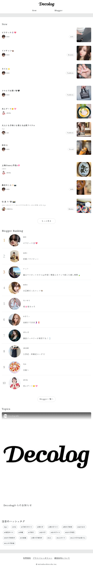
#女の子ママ (55, 532)
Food (71, 149)
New (34, 10)
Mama (71, 209)
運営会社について (62, 558)
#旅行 (4, 169)
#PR (41, 205)
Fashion (70, 73)
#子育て (31, 532)
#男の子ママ (53, 527)
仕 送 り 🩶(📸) (9, 202)
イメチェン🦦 (8, 51)
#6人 (4, 205)
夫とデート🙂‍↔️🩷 (9, 109)
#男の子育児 (67, 527)
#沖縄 (21, 532)
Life (72, 37)
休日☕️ (5, 145)
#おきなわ (81, 527)
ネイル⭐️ (6, 69)
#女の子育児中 (9, 538)
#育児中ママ (8, 532)
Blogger (59, 10)
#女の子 (42, 532)
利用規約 (27, 558)
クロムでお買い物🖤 (11, 91)
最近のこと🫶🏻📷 (9, 185)
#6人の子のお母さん (23, 205)
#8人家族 (34, 205)
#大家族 (23, 538)
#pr (3, 129)
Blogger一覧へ (46, 399)
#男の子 (40, 527)
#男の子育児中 (36, 538)
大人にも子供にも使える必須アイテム (18, 125)
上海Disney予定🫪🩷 (11, 165)
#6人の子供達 (9, 543)
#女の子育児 (69, 532)
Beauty (71, 55)
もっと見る (46, 221)
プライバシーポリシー (42, 558)
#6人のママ (10, 205)
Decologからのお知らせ (18, 505)
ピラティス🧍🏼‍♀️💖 (9, 32)
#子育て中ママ (26, 527)
